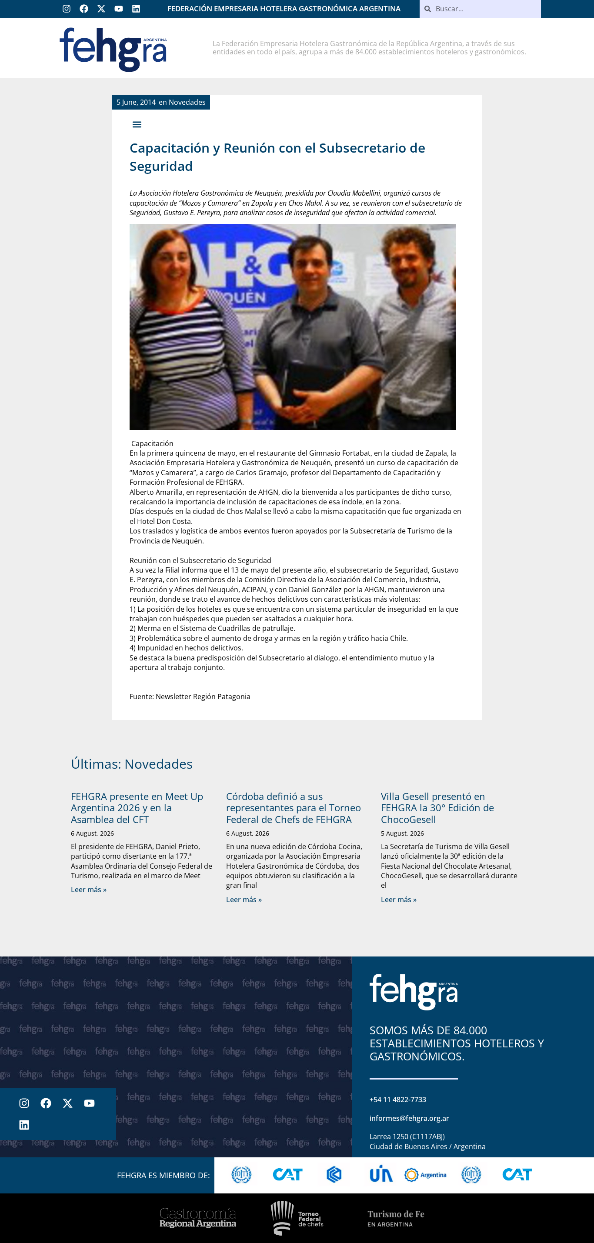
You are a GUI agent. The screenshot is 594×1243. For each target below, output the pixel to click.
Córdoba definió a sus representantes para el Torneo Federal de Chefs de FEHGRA (293, 808)
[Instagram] (66, 8)
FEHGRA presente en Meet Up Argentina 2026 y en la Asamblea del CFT (137, 808)
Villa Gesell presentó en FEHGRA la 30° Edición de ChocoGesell (437, 808)
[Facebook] (84, 8)
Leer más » (89, 889)
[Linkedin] (136, 8)
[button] (137, 124)
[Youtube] (118, 8)
